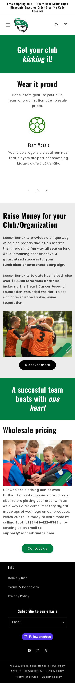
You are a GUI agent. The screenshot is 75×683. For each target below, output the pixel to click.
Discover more (37, 365)
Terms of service (27, 676)
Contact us (37, 548)
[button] (8, 25)
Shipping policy (52, 676)
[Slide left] (28, 190)
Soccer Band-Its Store (35, 665)
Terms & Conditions (23, 587)
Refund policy (33, 670)
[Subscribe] (62, 622)
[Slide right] (46, 190)
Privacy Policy (18, 596)
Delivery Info (18, 578)
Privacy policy (55, 670)
